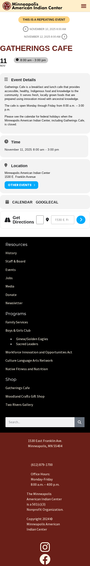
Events (10, 269)
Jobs (9, 278)
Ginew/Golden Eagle (31, 339)
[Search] (79, 422)
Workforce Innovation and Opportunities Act (38, 352)
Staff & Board (15, 261)
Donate (11, 294)
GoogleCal (47, 202)
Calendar (22, 202)
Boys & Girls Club (18, 330)
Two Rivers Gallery (19, 404)
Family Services (16, 322)
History (11, 253)
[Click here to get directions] (80, 220)
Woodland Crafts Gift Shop (25, 396)
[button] (84, 6)
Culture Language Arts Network (29, 360)
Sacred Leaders (27, 344)
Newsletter (13, 303)
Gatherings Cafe (17, 388)
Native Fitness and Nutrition (26, 369)
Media (9, 286)
